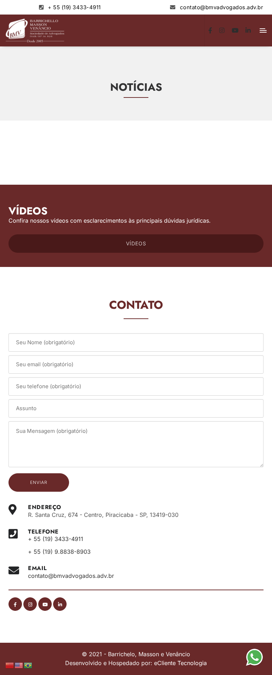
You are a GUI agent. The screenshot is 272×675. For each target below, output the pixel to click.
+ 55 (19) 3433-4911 (74, 7)
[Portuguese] (28, 664)
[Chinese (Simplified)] (10, 664)
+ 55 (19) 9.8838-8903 (59, 551)
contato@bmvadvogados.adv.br (222, 7)
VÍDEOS (136, 243)
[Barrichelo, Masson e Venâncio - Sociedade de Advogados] (35, 30)
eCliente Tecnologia (180, 662)
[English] (19, 664)
